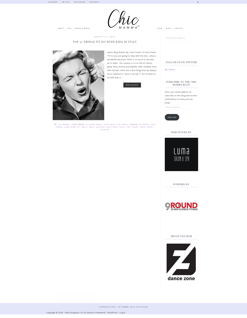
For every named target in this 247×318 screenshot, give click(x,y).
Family (99, 124)
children (143, 124)
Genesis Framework (96, 312)
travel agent (146, 127)
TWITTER (66, 2)
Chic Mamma (123, 19)
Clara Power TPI (72, 127)
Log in (122, 312)
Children (90, 124)
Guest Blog (109, 124)
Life (118, 124)
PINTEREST (95, 2)
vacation (104, 130)
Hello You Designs (139, 307)
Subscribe (172, 117)
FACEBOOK (53, 2)
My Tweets (170, 69)
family (84, 127)
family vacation (97, 127)
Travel (125, 124)
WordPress (112, 312)
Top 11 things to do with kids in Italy (105, 41)
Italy (128, 127)
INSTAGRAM (79, 2)
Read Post (132, 85)
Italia (122, 127)
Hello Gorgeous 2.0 (74, 312)
